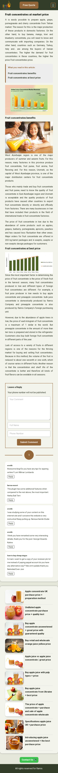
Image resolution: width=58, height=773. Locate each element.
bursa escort (12, 485)
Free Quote (29, 5)
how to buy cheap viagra (17, 556)
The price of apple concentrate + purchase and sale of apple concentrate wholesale (37, 709)
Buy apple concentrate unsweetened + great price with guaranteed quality (38, 628)
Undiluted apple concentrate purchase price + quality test (36, 611)
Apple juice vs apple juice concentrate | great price (38, 658)
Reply (10, 477)
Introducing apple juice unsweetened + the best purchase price (37, 741)
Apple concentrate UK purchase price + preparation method (36, 595)
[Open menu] (53, 5)
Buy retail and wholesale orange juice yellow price (38, 642)
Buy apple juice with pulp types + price (37, 674)
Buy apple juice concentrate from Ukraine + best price (38, 692)
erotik (9, 466)
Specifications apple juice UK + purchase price (38, 723)
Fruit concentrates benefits (22, 73)
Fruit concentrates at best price (24, 77)
